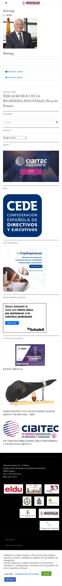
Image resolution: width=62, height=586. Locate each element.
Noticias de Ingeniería (13, 338)
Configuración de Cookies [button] (27, 573)
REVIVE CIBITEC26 (13, 369)
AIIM (10, 15)
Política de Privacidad (13, 545)
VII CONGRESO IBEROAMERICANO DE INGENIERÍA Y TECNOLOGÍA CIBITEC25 (30, 442)
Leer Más (8, 573)
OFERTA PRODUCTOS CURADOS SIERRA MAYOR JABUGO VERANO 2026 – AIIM (29, 413)
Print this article (14, 77)
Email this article (15, 71)
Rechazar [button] (10, 579)
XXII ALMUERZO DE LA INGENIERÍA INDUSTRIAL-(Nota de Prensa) (30, 101)
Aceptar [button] (46, 573)
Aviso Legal (9, 540)
